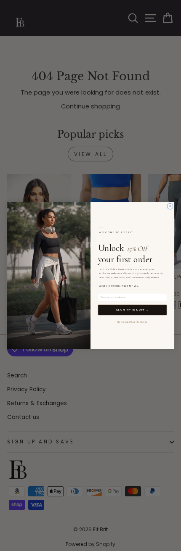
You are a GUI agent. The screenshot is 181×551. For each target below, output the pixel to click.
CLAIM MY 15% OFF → (132, 309)
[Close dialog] (170, 206)
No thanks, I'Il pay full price (132, 322)
